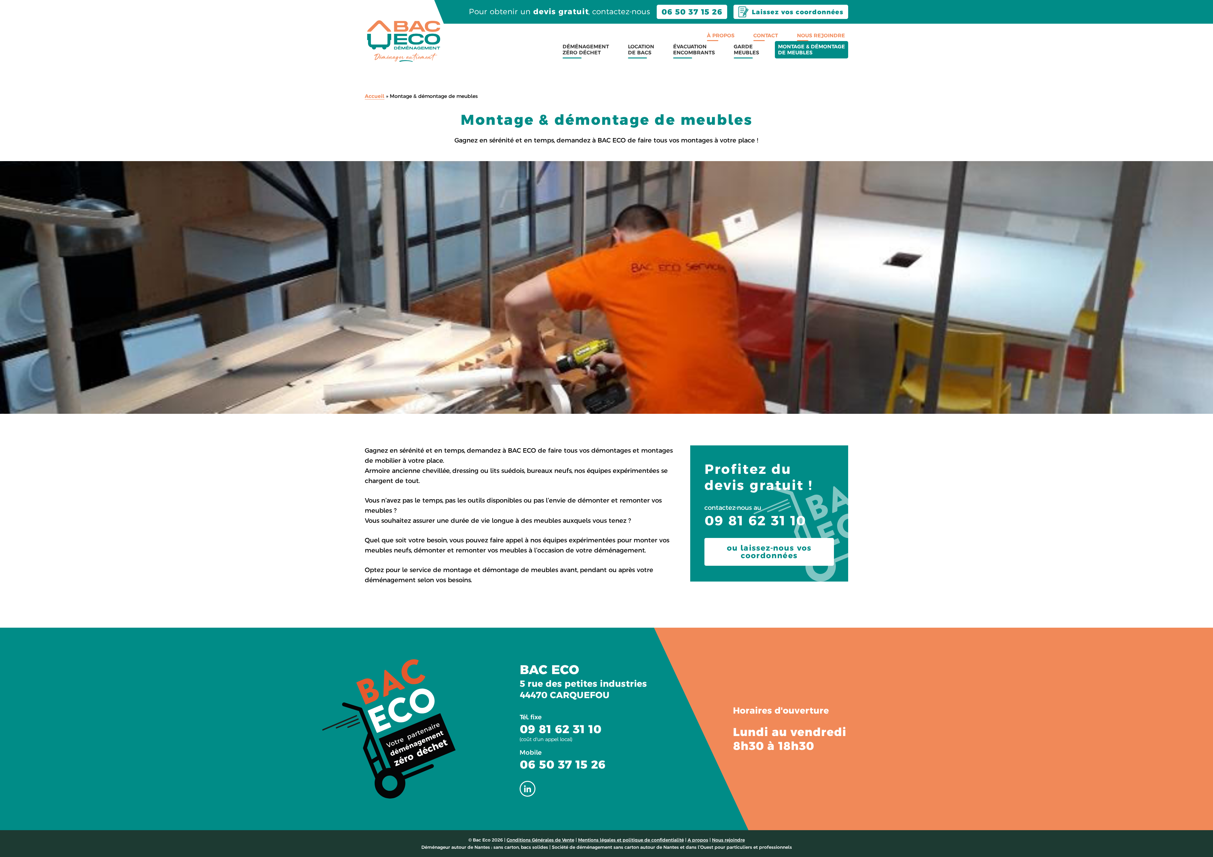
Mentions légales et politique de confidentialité (631, 840)
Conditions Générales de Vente (540, 840)
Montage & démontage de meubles (811, 50)
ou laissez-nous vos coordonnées (769, 551)
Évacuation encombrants (694, 50)
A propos (698, 840)
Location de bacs (641, 50)
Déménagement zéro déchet (586, 50)
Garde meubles (746, 50)
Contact (765, 36)
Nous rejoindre (821, 36)
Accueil (374, 96)
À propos (720, 36)
